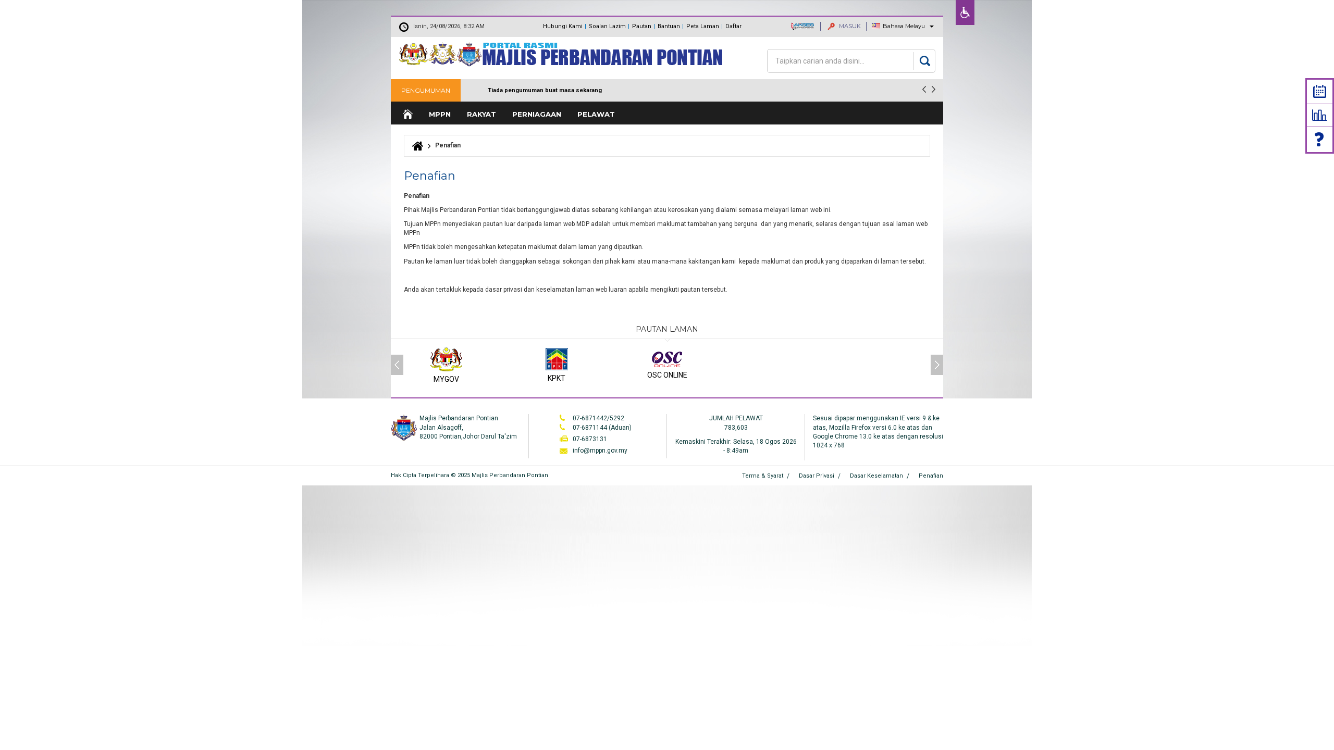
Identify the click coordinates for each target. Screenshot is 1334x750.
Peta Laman (702, 26)
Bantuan (669, 26)
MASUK (849, 26)
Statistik (1319, 115)
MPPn (440, 114)
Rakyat (481, 114)
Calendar (1319, 91)
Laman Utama (407, 114)
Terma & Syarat (762, 475)
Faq (1320, 139)
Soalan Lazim (607, 26)
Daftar (733, 26)
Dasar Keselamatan (876, 475)
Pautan (641, 26)
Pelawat (596, 114)
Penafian (931, 475)
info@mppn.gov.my (600, 450)
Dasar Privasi (816, 475)
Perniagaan (536, 114)
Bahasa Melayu (904, 26)
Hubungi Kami (563, 26)
